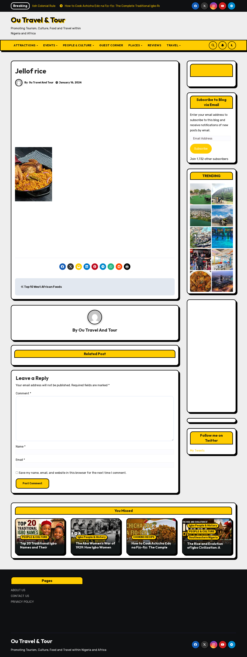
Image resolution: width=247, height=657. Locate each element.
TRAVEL (173, 45)
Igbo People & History (92, 537)
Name (20, 446)
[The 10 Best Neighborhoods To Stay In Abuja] (222, 281)
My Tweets (197, 450)
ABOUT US (18, 590)
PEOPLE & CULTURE (77, 45)
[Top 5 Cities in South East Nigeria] (200, 215)
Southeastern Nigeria (203, 537)
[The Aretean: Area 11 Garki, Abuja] (222, 259)
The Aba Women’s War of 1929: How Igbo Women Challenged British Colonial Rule (95, 549)
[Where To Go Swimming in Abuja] (222, 237)
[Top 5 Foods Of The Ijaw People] (200, 281)
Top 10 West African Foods (43, 287)
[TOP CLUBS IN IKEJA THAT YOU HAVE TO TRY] (200, 237)
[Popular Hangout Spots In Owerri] (200, 259)
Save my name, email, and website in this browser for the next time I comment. (72, 472)
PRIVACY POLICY (22, 601)
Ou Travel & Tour (38, 19)
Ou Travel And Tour (41, 82)
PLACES (134, 45)
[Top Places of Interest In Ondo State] (222, 194)
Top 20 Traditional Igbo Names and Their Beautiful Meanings (38, 547)
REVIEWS (154, 45)
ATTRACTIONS (25, 45)
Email (20, 459)
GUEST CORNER (111, 45)
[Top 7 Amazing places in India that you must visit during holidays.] (222, 215)
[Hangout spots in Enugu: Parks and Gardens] (200, 194)
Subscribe (201, 148)
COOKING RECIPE (144, 537)
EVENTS (49, 45)
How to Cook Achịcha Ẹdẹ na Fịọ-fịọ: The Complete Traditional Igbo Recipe (151, 547)
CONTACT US (20, 596)
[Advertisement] (95, 120)
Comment (23, 393)
